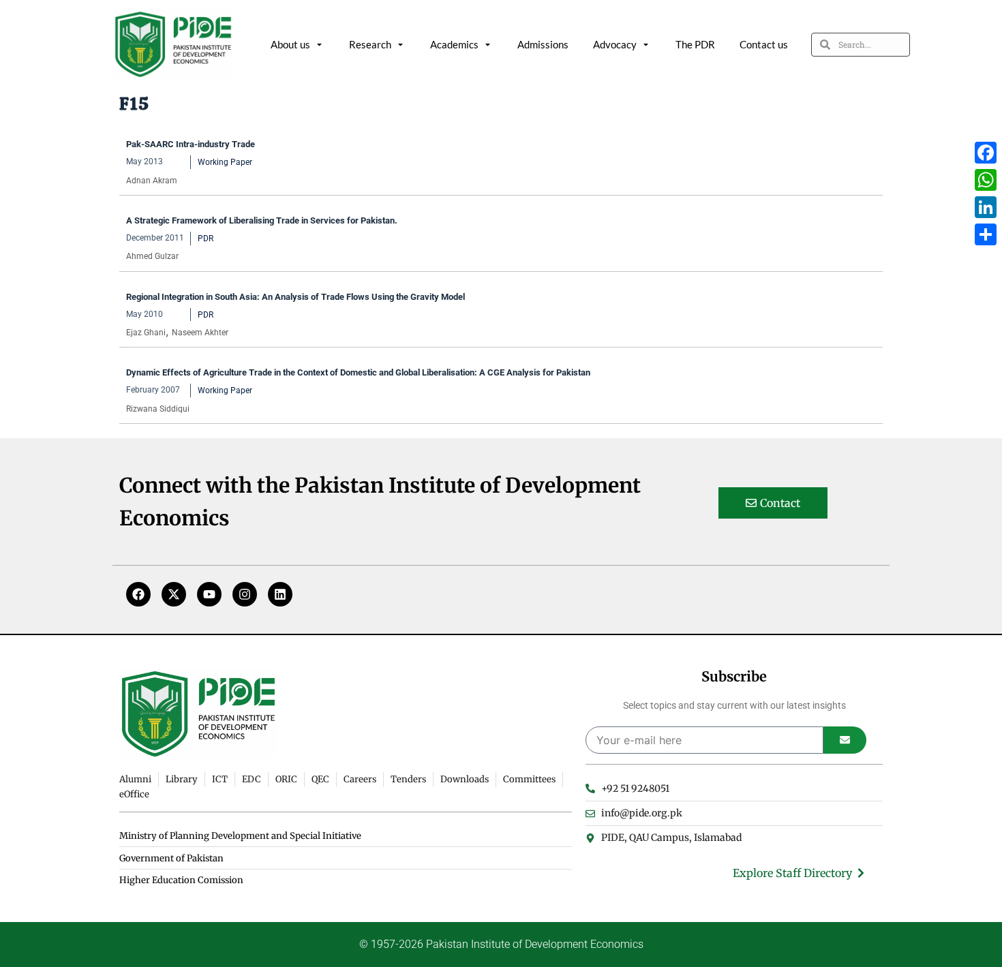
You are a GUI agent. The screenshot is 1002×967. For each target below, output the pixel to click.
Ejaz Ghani (146, 332)
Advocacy (615, 44)
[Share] (985, 234)
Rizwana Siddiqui (157, 409)
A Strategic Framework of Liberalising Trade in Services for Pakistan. (261, 220)
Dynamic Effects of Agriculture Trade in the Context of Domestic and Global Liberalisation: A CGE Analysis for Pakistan (359, 372)
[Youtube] (209, 594)
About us (290, 44)
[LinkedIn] (985, 207)
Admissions (542, 44)
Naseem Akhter (200, 332)
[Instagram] (244, 594)
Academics (454, 44)
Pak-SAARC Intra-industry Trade (191, 144)
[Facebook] (138, 594)
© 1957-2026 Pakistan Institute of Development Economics (501, 944)
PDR (205, 238)
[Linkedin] (280, 594)
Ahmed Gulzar (152, 256)
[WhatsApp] (985, 180)
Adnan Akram (151, 180)
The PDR (695, 44)
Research (370, 44)
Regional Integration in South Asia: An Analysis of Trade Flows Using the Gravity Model (295, 297)
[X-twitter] (174, 594)
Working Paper (225, 162)
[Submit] (844, 740)
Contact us (764, 44)
